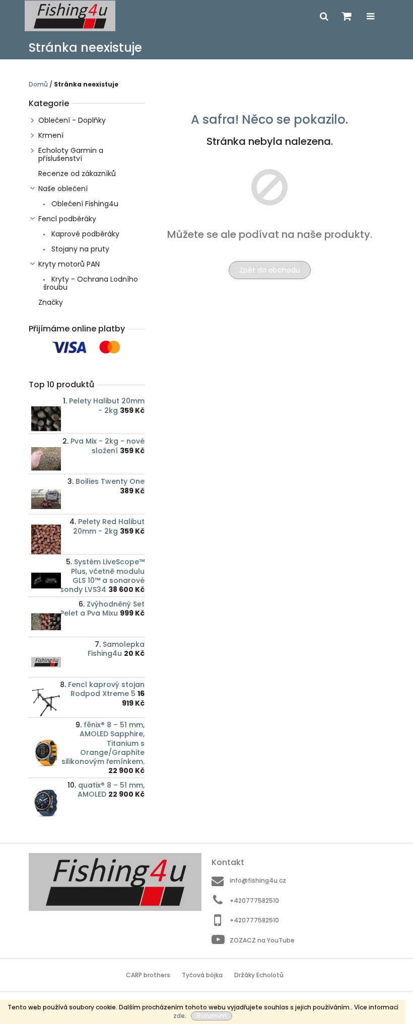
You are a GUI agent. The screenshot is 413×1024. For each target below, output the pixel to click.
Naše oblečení (63, 189)
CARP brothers (148, 975)
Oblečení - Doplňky (72, 120)
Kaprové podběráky (84, 234)
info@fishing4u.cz (258, 880)
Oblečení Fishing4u (83, 204)
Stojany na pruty (79, 249)
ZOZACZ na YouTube (262, 940)
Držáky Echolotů (259, 975)
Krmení (50, 135)
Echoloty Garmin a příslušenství (70, 154)
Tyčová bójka (202, 975)
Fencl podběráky (67, 219)
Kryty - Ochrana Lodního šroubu (90, 283)
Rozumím (211, 1015)
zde (179, 1015)
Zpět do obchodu (269, 270)
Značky (50, 302)
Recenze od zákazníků (77, 173)
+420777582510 (254, 900)
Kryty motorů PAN (69, 264)
